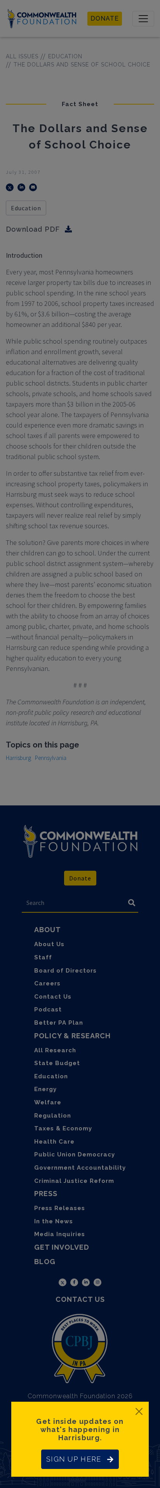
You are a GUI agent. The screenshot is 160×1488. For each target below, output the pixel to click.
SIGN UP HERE (73, 1459)
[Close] (139, 1411)
